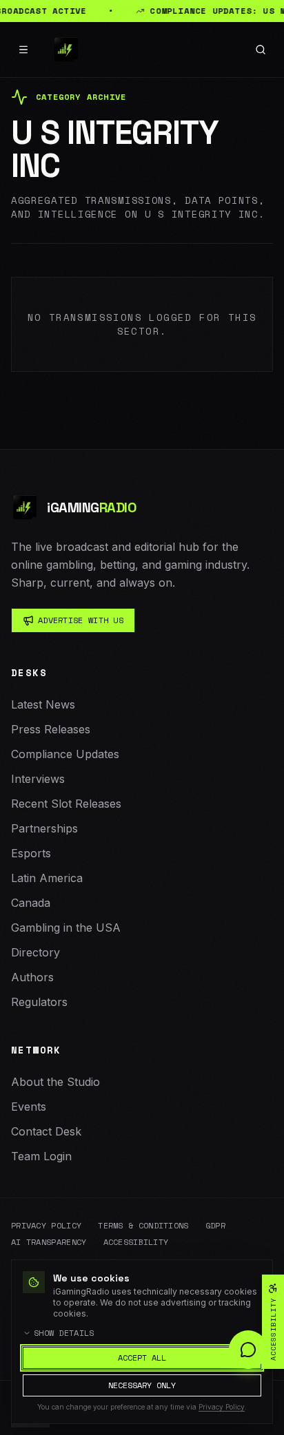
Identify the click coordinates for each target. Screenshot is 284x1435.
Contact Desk (46, 1131)
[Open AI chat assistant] (248, 1349)
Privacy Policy (46, 1225)
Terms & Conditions (143, 1225)
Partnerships (44, 828)
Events (28, 1106)
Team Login (41, 1156)
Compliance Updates (65, 754)
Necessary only (142, 1385)
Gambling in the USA (66, 927)
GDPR (215, 1225)
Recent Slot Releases (66, 803)
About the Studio (55, 1082)
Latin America (47, 878)
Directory (35, 952)
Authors (32, 977)
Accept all (142, 1357)
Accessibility (136, 1242)
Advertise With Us (80, 620)
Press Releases (50, 729)
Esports (31, 853)
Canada (30, 903)
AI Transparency (49, 1242)
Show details (64, 1333)
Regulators (39, 1002)
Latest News (43, 704)
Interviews (38, 779)
